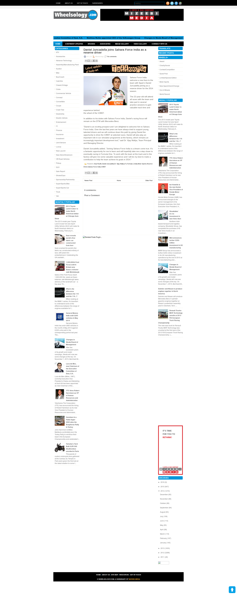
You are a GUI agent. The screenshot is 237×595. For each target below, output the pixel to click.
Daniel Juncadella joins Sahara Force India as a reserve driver (115, 51)
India (135, 164)
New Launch (61, 151)
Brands (91, 44)
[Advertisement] (118, 28)
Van (57, 196)
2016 (163, 482)
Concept (59, 97)
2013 (163, 548)
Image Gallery (122, 44)
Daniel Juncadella (108, 164)
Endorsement (61, 122)
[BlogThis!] (88, 60)
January (163, 542)
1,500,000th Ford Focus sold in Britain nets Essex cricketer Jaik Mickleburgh (72, 267)
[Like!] (176, 4)
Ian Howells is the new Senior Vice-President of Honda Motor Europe (176, 189)
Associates (105, 44)
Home (58, 3)
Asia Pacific (98, 164)
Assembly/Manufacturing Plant (67, 64)
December (164, 494)
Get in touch (82, 3)
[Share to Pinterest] (96, 60)
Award (162, 61)
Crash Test (60, 109)
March (162, 534)
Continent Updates (74, 44)
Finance (59, 130)
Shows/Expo (60, 175)
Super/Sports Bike (63, 183)
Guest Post (164, 73)
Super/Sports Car (62, 187)
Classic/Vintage (62, 85)
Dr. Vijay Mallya (119, 164)
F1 (57, 126)
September (164, 507)
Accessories (60, 56)
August (163, 512)
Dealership (60, 114)
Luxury (58, 146)
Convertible (60, 101)
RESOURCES (124, 575)
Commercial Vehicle (63, 93)
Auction (59, 68)
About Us (69, 3)
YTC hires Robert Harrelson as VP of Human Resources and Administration (72, 395)
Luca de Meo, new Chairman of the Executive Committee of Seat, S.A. (72, 368)
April (162, 529)
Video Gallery (140, 44)
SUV (58, 167)
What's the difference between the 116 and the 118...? (72, 292)
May (162, 525)
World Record (165, 94)
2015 (163, 486)
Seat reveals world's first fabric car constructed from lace (71, 240)
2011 (163, 557)
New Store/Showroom (64, 155)
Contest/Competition (167, 69)
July (161, 516)
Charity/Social (165, 65)
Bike (57, 73)
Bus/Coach (60, 77)
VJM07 (103, 167)
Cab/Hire (59, 81)
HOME (98, 575)
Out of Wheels (165, 90)
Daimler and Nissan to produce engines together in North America (170, 291)
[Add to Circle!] (180, 4)
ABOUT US (106, 575)
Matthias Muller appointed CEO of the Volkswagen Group (100, 38)
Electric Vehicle (61, 118)
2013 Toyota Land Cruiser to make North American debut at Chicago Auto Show (66, 212)
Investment (60, 138)
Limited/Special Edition (168, 77)
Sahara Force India (94, 167)
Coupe (58, 105)
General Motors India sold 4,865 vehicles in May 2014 (72, 317)
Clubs (58, 89)
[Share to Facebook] (94, 60)
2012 (163, 552)
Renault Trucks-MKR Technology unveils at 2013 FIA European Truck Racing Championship (170, 316)
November (164, 499)
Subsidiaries (97, 3)
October (163, 503)
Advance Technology (64, 60)
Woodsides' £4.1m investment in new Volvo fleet (175, 215)
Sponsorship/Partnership (65, 179)
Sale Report (60, 171)
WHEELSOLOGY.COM (106, 579)
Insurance (60, 134)
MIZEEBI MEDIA (134, 579)
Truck (58, 192)
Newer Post (88, 180)
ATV (57, 52)
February (163, 538)
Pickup (58, 163)
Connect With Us (159, 44)
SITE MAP (114, 575)
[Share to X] (91, 60)
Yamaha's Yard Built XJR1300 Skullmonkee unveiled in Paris (72, 447)
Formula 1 (130, 164)
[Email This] (86, 60)
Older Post (149, 180)
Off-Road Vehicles (63, 159)
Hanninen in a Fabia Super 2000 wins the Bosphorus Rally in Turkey (72, 422)
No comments (112, 56)
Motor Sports (142, 164)
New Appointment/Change (169, 86)
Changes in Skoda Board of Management (150, 38)
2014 (163, 491)
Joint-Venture (61, 142)
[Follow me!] (172, 4)
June (162, 520)
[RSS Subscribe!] (168, 4)
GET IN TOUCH (135, 575)
